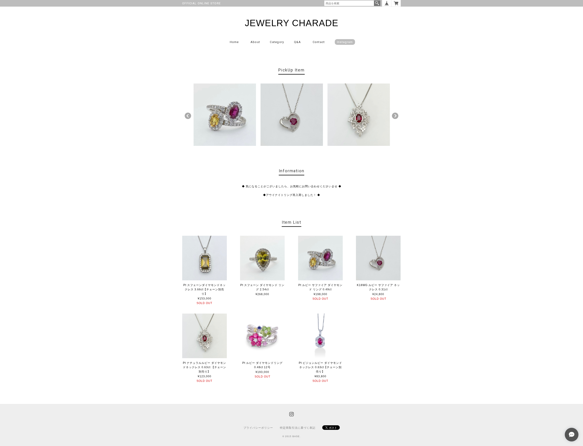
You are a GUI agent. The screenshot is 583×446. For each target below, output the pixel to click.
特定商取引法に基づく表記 (297, 427)
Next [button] (395, 115)
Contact (319, 42)
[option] (225, 115)
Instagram (345, 42)
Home (234, 42)
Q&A (297, 42)
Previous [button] (187, 115)
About (255, 42)
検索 (377, 3)
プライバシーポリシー (258, 427)
